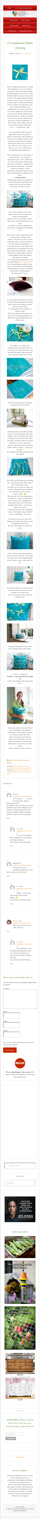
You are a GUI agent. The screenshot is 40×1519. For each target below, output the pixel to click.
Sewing (25, 768)
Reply (8, 818)
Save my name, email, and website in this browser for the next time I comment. (18, 1043)
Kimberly (16, 921)
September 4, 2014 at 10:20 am (22, 796)
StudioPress (24, 1510)
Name (5, 1011)
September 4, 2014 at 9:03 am (22, 865)
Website (5, 1031)
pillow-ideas (13, 772)
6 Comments (28, 53)
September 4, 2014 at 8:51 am (22, 923)
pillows (18, 772)
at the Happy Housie (25, 262)
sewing (22, 772)
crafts (8, 772)
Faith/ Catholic (19, 768)
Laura (18, 829)
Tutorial (29, 768)
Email (5, 1021)
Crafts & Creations (17, 766)
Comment (6, 989)
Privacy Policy (20, 1457)
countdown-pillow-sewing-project (22, 770)
